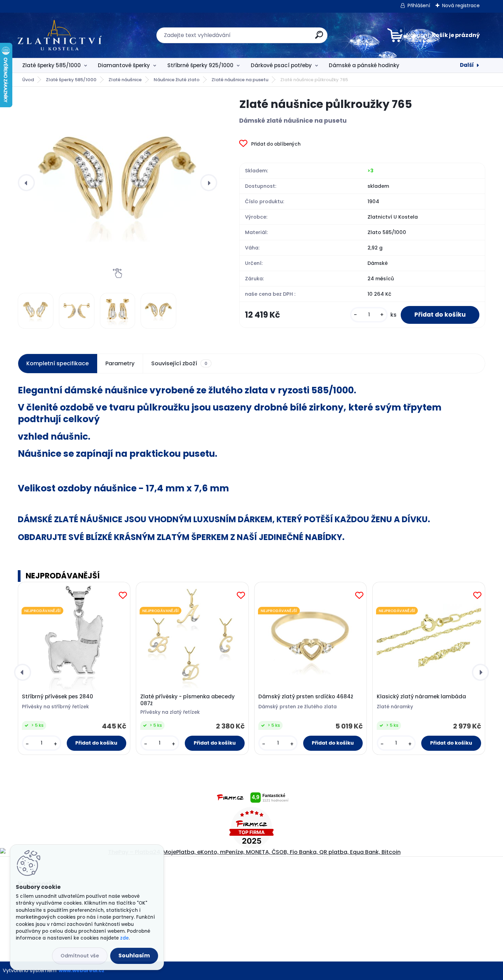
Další (467, 65)
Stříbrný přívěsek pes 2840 (57, 696)
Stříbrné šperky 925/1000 (200, 65)
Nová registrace (461, 5)
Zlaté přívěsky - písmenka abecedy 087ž (187, 700)
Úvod (28, 79)
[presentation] (26, 182)
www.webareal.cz (81, 970)
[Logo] (60, 35)
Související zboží (179, 363)
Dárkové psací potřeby (281, 65)
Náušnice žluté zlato (176, 79)
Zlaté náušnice (125, 79)
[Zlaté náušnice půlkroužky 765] (117, 182)
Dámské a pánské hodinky (364, 65)
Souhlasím (134, 955)
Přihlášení (419, 5)
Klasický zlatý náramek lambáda (421, 696)
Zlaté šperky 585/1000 (51, 65)
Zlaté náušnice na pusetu (239, 79)
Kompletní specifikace (57, 363)
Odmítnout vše (80, 955)
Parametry (119, 363)
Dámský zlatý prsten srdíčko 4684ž (305, 696)
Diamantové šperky (124, 65)
